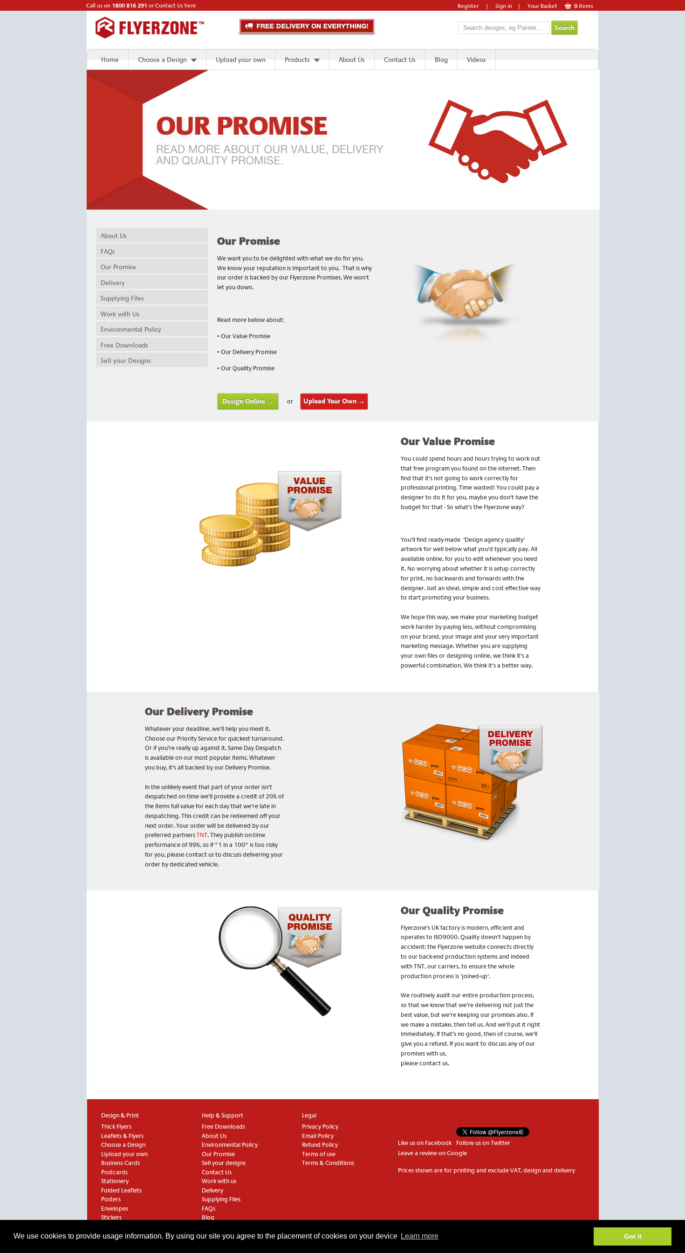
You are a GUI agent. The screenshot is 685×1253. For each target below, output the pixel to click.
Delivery (113, 283)
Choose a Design (162, 59)
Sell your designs (224, 1163)
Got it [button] (633, 1236)
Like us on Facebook (425, 1143)
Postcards (114, 1172)
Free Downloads (124, 345)
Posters (111, 1199)
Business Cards (120, 1163)
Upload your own (241, 59)
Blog (441, 59)
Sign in (503, 6)
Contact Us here (175, 5)
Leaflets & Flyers (122, 1136)
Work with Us (120, 314)
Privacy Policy (320, 1126)
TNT (202, 835)
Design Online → (247, 401)
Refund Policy (320, 1145)
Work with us (219, 1181)
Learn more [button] (419, 1236)
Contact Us (400, 59)
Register (468, 6)
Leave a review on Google (432, 1153)
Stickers (111, 1217)
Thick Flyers (116, 1126)
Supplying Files (122, 298)
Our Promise (118, 267)
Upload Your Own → (334, 401)
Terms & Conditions (328, 1163)
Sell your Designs (126, 360)
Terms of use (319, 1154)
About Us (352, 59)
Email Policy (318, 1136)
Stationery (115, 1181)
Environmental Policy (131, 329)
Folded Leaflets (121, 1190)
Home (110, 59)
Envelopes (114, 1208)
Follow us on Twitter (483, 1143)
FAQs (108, 251)
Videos (476, 59)
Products (297, 59)
